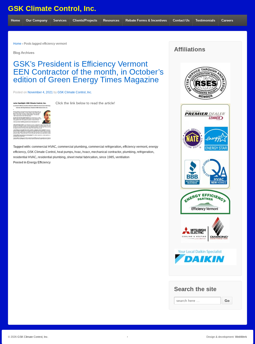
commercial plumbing (72, 146)
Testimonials (205, 20)
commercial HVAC (44, 146)
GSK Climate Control (41, 152)
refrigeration (145, 152)
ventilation (122, 157)
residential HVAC (24, 157)
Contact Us (181, 20)
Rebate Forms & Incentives (146, 20)
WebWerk (241, 336)
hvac (77, 152)
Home (15, 20)
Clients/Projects (85, 20)
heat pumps (65, 152)
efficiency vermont (135, 146)
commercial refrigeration (104, 146)
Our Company (36, 20)
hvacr (86, 152)
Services (59, 20)
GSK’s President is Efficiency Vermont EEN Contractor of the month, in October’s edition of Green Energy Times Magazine (88, 71)
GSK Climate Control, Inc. (52, 8)
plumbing (129, 152)
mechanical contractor (106, 152)
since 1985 (106, 157)
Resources (111, 20)
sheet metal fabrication (82, 157)
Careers (227, 20)
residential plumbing (51, 157)
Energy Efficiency (39, 162)
